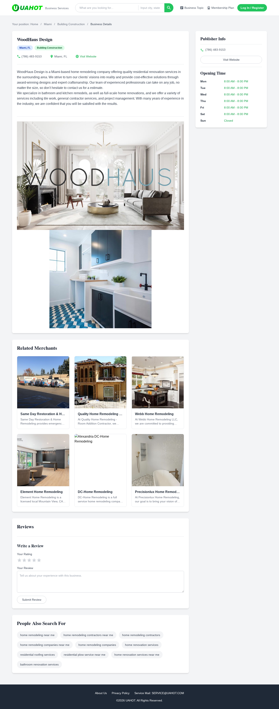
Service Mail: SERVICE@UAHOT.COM (159, 693)
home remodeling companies (97, 644)
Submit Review (31, 599)
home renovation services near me (136, 654)
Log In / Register (252, 7)
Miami (48, 24)
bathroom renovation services (39, 664)
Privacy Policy (120, 693)
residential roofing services (37, 654)
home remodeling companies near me (44, 644)
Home (34, 24)
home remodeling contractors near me (88, 635)
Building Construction (71, 24)
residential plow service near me (84, 654)
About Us (101, 693)
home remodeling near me (37, 635)
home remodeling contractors (141, 635)
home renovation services (141, 644)
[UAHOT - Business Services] (27, 7)
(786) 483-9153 (31, 56)
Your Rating (24, 554)
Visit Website (88, 56)
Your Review (25, 568)
